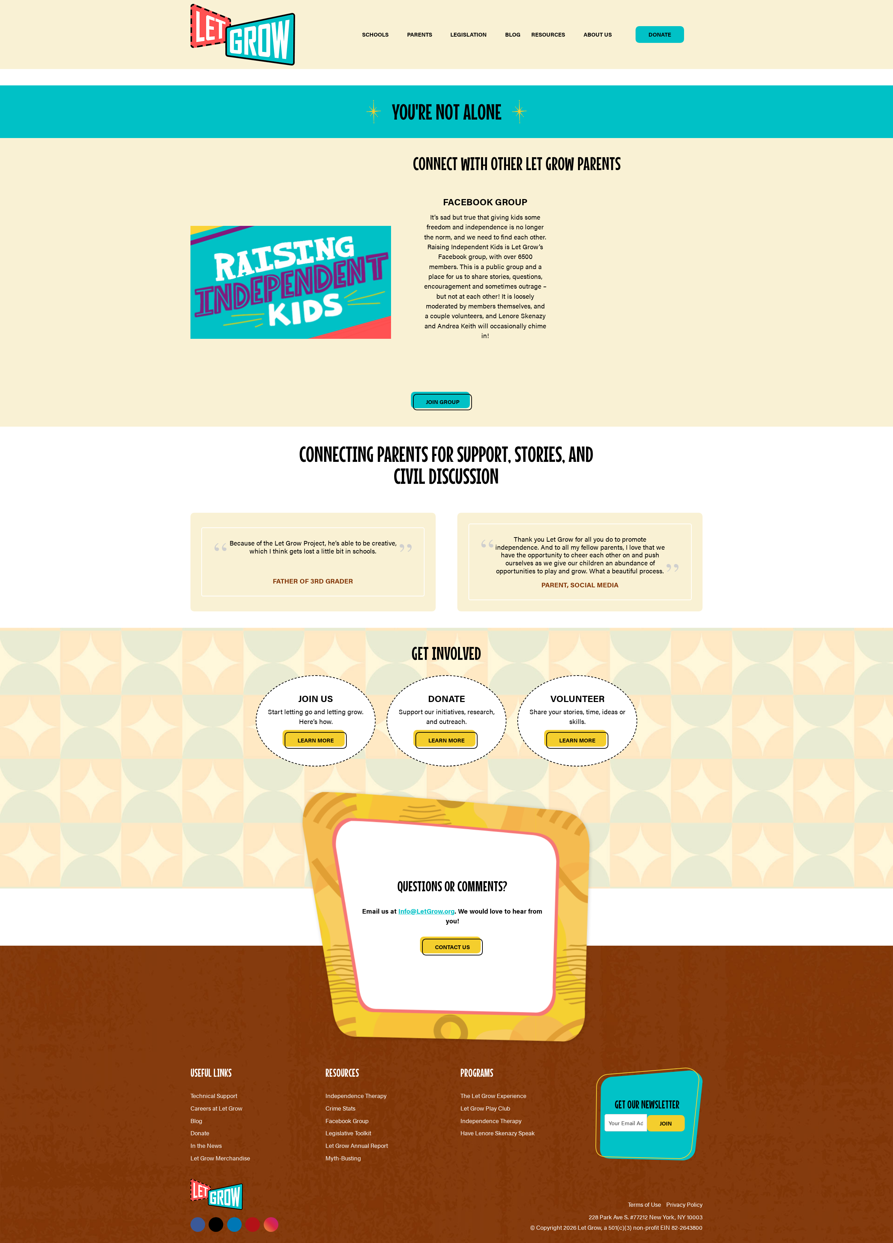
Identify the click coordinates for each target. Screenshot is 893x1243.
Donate (659, 34)
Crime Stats (340, 1108)
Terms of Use (644, 1204)
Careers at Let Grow (216, 1108)
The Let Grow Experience (493, 1095)
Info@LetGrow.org (426, 911)
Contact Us (452, 947)
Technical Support (213, 1095)
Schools (375, 34)
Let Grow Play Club (485, 1108)
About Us (598, 34)
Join (666, 1123)
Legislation (468, 34)
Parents (419, 34)
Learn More (316, 740)
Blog (512, 34)
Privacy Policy (684, 1204)
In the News (206, 1145)
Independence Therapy (356, 1095)
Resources (548, 34)
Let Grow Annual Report (356, 1145)
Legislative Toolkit (348, 1133)
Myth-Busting (343, 1158)
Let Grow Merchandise (220, 1158)
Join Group (442, 402)
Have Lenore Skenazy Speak (497, 1133)
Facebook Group (347, 1120)
